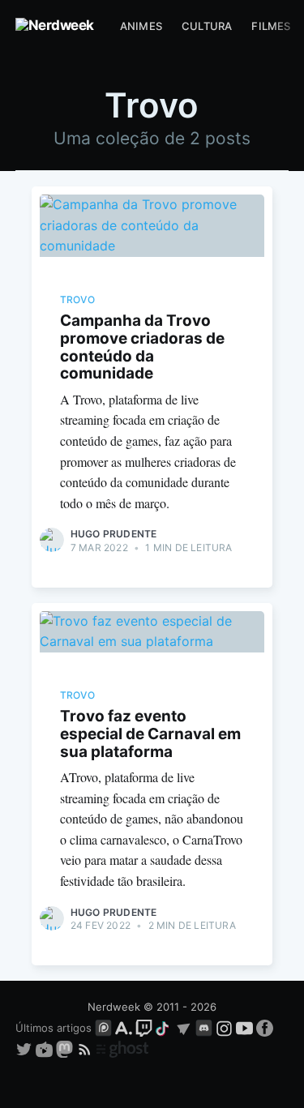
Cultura (207, 25)
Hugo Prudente (114, 534)
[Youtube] (244, 1027)
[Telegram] (183, 1027)
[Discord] (203, 1027)
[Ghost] (122, 1048)
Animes (141, 25)
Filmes (270, 25)
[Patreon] (103, 1027)
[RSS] (86, 1048)
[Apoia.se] (125, 1027)
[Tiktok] (164, 1027)
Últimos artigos (53, 1027)
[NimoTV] (46, 1048)
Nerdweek (114, 1006)
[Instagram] (224, 1027)
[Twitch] (143, 1027)
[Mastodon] (66, 1048)
